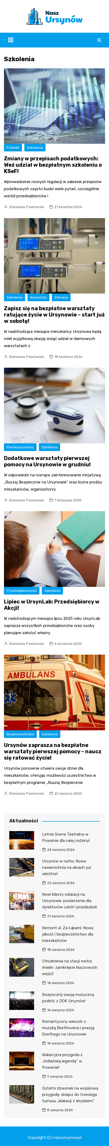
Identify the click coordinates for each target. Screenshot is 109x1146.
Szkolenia (35, 148)
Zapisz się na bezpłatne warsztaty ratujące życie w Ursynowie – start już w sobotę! (54, 314)
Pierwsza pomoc (20, 447)
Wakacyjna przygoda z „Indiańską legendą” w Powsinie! (62, 1061)
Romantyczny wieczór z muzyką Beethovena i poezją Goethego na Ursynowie (68, 1028)
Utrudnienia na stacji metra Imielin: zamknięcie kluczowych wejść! (69, 967)
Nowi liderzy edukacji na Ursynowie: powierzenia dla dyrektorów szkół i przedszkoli (69, 900)
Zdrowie (61, 297)
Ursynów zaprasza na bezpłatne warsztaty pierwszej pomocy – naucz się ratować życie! (53, 751)
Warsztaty (38, 297)
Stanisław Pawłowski (26, 207)
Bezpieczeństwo (20, 734)
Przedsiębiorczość (22, 591)
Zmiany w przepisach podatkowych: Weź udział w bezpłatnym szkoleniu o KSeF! (53, 164)
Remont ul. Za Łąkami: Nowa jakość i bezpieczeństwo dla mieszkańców (67, 934)
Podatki (13, 148)
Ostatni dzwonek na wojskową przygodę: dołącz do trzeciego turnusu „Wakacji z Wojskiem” (70, 1094)
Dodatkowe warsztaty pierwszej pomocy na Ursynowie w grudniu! (47, 461)
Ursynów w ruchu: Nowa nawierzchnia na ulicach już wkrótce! (66, 867)
